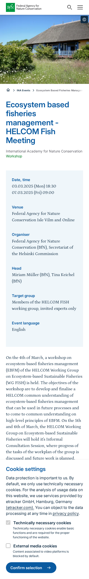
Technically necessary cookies (42, 522)
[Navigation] (79, 7)
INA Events (23, 90)
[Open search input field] (68, 7)
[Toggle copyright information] (84, 19)
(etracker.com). (20, 507)
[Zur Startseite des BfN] (35, 7)
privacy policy (66, 513)
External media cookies (35, 545)
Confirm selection (26, 567)
